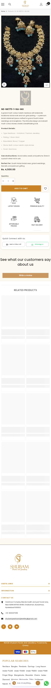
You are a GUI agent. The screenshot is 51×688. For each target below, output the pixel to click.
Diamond (6, 679)
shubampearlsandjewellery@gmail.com (21, 619)
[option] (25, 51)
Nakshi (5, 684)
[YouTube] (16, 626)
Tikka (31, 679)
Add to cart (21, 188)
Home (3, 11)
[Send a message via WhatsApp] (46, 683)
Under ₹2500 (19, 671)
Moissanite (23, 679)
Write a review (25, 275)
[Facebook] (3, 626)
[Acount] (41, 4)
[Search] (9, 4)
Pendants (23, 666)
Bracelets (29, 675)
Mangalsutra (19, 675)
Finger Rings (7, 675)
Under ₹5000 (31, 671)
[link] (45, 188)
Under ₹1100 (7, 671)
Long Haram (41, 666)
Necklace (6, 666)
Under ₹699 (42, 671)
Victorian (14, 679)
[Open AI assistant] (38, 683)
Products (11, 11)
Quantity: (5, 176)
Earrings (31, 666)
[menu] (2, 4)
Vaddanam (39, 679)
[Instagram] (10, 626)
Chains (37, 675)
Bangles (14, 666)
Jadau (43, 675)
